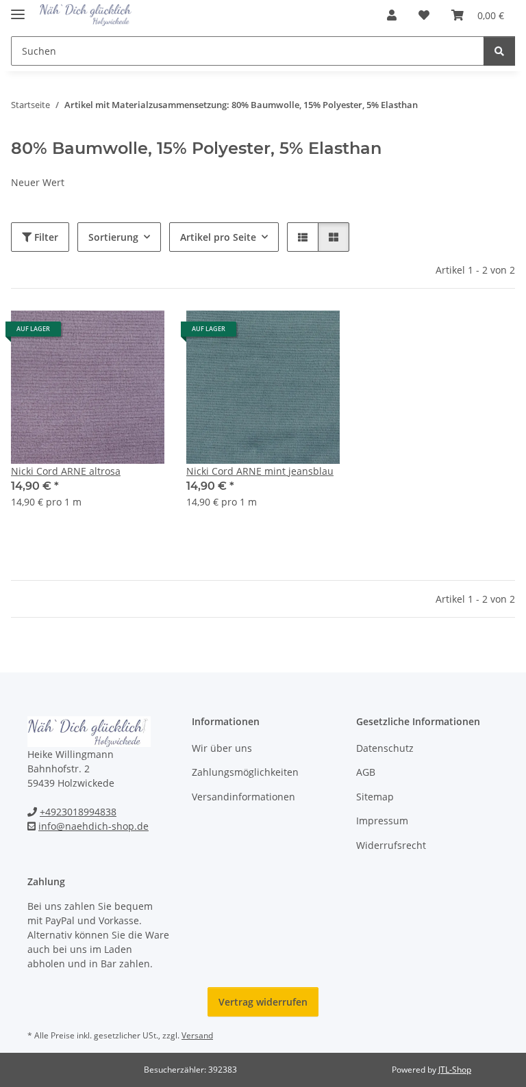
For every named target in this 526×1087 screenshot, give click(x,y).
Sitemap (375, 796)
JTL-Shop (454, 1069)
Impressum (382, 820)
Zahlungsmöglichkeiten (245, 771)
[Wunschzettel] (424, 15)
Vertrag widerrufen (263, 1001)
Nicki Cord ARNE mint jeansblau (260, 470)
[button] (392, 15)
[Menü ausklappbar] (18, 8)
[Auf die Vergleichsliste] (105, 334)
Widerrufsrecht (391, 845)
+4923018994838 (78, 811)
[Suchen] (499, 51)
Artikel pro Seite (218, 237)
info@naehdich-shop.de (93, 826)
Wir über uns (222, 748)
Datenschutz (385, 748)
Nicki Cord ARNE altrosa (66, 470)
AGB (365, 771)
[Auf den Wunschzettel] (141, 334)
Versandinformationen (243, 796)
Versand (197, 1035)
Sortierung (113, 237)
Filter (45, 237)
